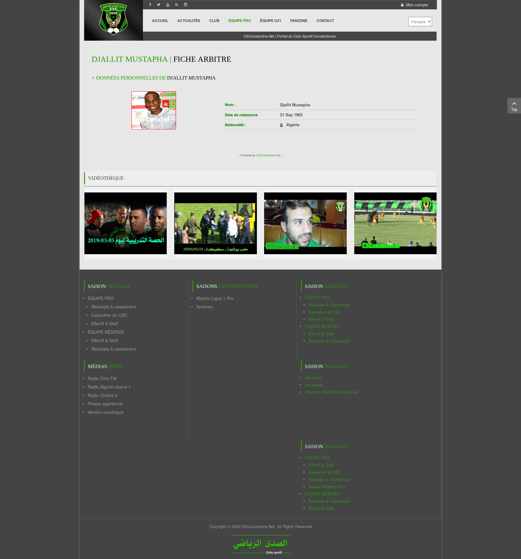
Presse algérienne (105, 404)
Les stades (314, 385)
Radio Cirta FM (102, 378)
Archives (204, 307)
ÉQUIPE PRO (101, 298)
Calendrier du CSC (109, 315)
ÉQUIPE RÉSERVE (106, 332)
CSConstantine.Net (268, 155)
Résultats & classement (113, 307)
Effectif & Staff (104, 323)
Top (514, 109)
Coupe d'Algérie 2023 (326, 486)
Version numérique (106, 412)
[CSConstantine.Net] (113, 18)
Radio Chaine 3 (102, 395)
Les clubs (313, 377)
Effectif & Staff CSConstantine (331, 392)
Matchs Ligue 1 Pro (214, 298)
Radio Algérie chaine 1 (109, 387)
